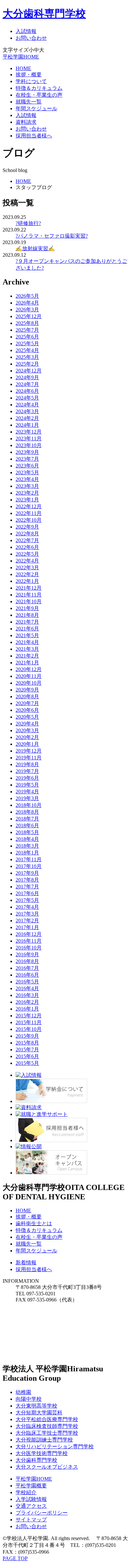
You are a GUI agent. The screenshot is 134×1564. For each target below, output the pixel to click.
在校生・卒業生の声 (39, 95)
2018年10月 (29, 805)
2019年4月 (27, 791)
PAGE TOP (15, 1558)
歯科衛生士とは (34, 1223)
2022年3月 (27, 567)
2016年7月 (27, 968)
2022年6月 (27, 547)
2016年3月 (27, 995)
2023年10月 (29, 445)
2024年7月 (27, 384)
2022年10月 (29, 520)
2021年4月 (27, 642)
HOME (23, 68)
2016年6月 (27, 975)
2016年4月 (27, 988)
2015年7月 (27, 1049)
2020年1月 (27, 744)
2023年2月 (27, 493)
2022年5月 (27, 554)
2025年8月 (27, 323)
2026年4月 (27, 302)
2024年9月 (27, 377)
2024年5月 (27, 398)
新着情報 (26, 1262)
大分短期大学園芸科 (39, 1412)
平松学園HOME (21, 56)
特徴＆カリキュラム (39, 88)
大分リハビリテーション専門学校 (55, 1446)
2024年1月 (27, 425)
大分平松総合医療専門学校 (47, 1419)
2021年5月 (27, 635)
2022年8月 (27, 533)
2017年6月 (27, 893)
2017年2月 (27, 920)
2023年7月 (27, 459)
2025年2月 (27, 364)
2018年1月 (27, 852)
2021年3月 (27, 649)
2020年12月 (29, 669)
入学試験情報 (31, 1499)
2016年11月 (29, 941)
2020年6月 (27, 710)
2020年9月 (27, 689)
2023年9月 (27, 452)
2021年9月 (27, 608)
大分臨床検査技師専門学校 (47, 1426)
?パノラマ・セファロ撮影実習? (52, 236)
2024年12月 (29, 370)
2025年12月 (29, 316)
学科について (31, 81)
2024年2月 (27, 418)
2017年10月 (29, 866)
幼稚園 (23, 1392)
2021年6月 (27, 628)
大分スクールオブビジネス (47, 1467)
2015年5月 (27, 1063)
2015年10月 (29, 1029)
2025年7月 (27, 330)
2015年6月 (27, 1056)
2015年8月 (27, 1042)
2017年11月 (29, 859)
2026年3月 (27, 309)
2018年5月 (27, 832)
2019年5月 (27, 784)
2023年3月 (27, 486)
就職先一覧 (29, 101)
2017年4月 (27, 907)
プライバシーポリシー (42, 1513)
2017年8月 (27, 880)
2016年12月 (29, 934)
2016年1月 (27, 1009)
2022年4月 (27, 560)
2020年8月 (27, 696)
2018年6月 (27, 825)
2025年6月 (27, 336)
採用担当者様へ (34, 135)
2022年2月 (27, 574)
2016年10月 (29, 947)
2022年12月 (29, 506)
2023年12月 (29, 431)
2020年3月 (27, 730)
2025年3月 (27, 357)
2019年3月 (27, 798)
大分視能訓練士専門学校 (44, 1439)
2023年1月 (27, 499)
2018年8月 (27, 812)
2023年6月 (27, 465)
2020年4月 (27, 723)
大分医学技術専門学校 (42, 1453)
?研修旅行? (28, 223)
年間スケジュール (36, 108)
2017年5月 (27, 900)
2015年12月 (29, 1015)
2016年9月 (27, 954)
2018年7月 (27, 818)
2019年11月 (29, 757)
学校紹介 (26, 1492)
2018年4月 (27, 839)
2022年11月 (29, 513)
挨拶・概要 (29, 74)
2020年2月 (27, 737)
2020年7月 (27, 703)
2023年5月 (27, 472)
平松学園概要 (31, 1485)
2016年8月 (27, 961)
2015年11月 (29, 1022)
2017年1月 (27, 927)
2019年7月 (27, 771)
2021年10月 (29, 601)
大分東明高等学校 (36, 1406)
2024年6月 (27, 391)
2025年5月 (27, 343)
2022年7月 (27, 540)
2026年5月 (27, 296)
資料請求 (26, 122)
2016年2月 (27, 1002)
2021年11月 (29, 594)
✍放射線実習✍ (35, 248)
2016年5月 (27, 981)
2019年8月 (27, 764)
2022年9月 (27, 527)
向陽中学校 (29, 1399)
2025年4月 (27, 350)
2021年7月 (27, 622)
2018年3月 (27, 846)
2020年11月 (29, 676)
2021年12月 (29, 588)
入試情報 (26, 31)
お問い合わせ (31, 38)
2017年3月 (27, 913)
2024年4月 (27, 404)
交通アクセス (31, 1506)
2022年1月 (27, 581)
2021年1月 (27, 662)
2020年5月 (27, 717)
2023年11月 (29, 438)
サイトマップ (31, 1519)
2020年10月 (29, 683)
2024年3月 (27, 411)
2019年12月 (29, 751)
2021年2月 (27, 656)
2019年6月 (27, 778)
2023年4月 (27, 479)
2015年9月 (27, 1036)
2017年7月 (27, 886)
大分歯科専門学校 (44, 13)
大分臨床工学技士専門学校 (47, 1433)
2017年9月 (27, 873)
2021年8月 (27, 615)
